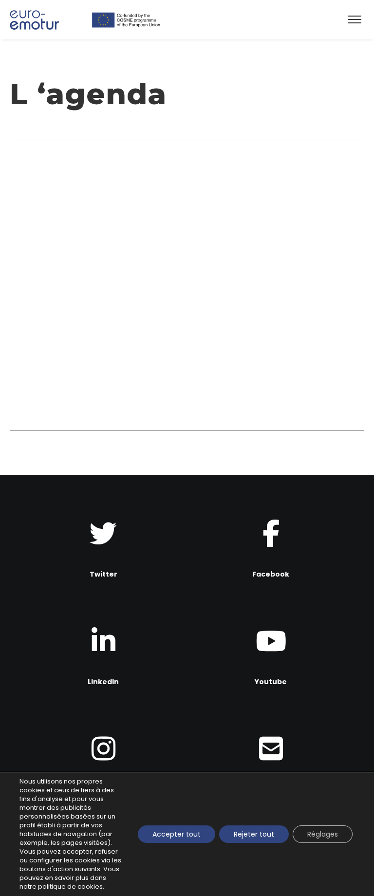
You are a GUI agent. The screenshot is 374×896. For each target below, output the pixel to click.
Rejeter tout (254, 834)
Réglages (322, 834)
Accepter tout (176, 834)
